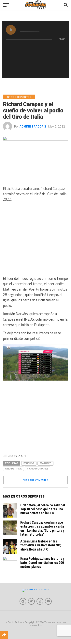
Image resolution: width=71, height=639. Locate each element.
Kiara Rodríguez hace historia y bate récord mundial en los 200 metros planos (42, 562)
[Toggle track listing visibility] (61, 47)
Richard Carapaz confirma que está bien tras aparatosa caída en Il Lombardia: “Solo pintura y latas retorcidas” (42, 528)
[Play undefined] (11, 30)
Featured (45, 463)
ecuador (28, 463)
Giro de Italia (13, 468)
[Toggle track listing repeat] (9, 47)
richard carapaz (37, 468)
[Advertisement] (35, 240)
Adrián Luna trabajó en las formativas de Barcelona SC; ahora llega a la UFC (40, 545)
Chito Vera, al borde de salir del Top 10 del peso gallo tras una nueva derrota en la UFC (42, 509)
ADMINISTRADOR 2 (33, 126)
